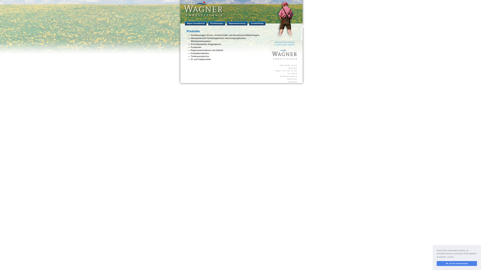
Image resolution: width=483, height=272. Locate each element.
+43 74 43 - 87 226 (289, 71)
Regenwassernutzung (237, 23)
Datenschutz (292, 79)
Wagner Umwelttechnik (196, 23)
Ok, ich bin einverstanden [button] (457, 263)
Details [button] (450, 257)
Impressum (292, 82)
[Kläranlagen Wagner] (241, 9)
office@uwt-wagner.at (288, 76)
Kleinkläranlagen (216, 23)
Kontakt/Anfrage (257, 23)
